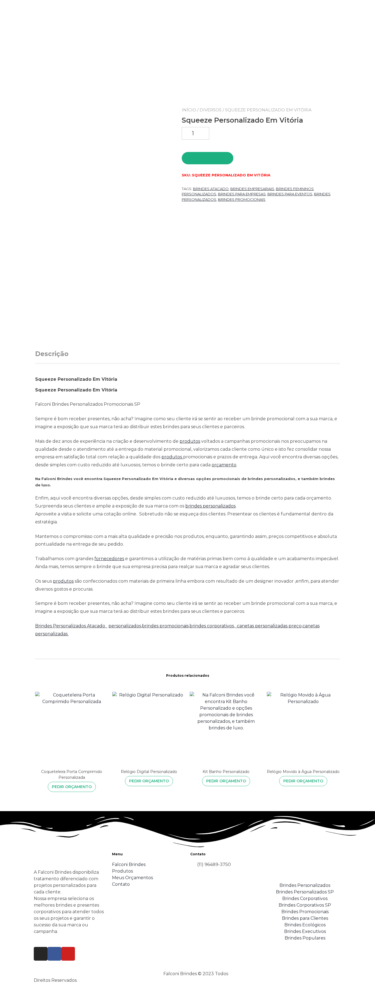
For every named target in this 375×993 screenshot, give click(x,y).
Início (189, 109)
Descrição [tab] (51, 354)
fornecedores (109, 558)
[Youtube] (68, 954)
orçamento (224, 464)
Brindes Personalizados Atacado (71, 625)
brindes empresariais (252, 189)
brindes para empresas (242, 194)
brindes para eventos (289, 194)
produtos (190, 441)
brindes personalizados (210, 506)
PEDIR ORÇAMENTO (208, 158)
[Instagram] (40, 954)
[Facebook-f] (54, 954)
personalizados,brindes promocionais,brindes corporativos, (172, 625)
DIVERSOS (211, 109)
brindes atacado (211, 189)
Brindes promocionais (241, 199)
